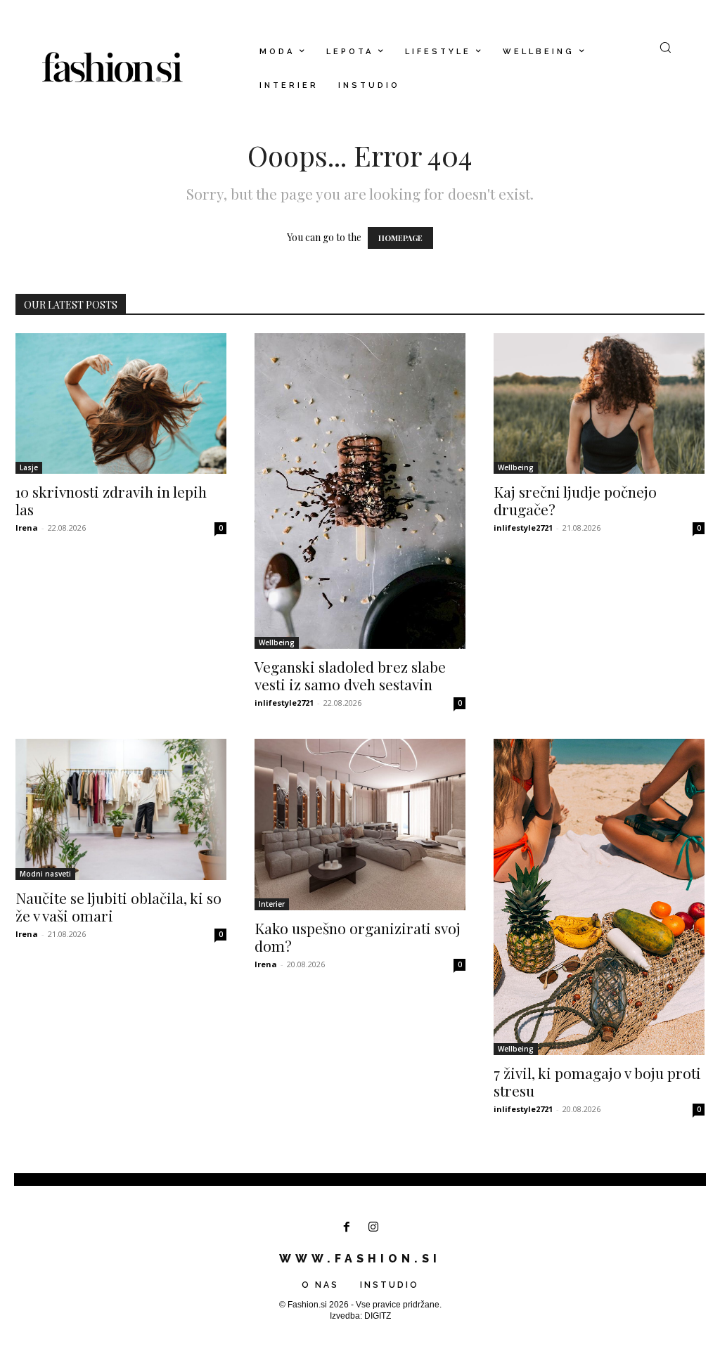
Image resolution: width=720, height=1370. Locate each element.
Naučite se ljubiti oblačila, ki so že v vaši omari (118, 906)
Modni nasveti (45, 874)
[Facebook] (346, 1227)
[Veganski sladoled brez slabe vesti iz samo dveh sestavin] (360, 491)
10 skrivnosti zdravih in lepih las (111, 500)
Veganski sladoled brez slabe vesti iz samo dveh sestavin (350, 675)
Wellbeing (277, 642)
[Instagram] (374, 1227)
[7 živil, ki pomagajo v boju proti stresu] (599, 896)
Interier (272, 904)
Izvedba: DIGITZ (360, 1316)
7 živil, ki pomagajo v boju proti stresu (597, 1081)
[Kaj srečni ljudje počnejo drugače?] (599, 403)
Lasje (29, 467)
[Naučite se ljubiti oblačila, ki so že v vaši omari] (120, 809)
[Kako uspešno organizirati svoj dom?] (360, 824)
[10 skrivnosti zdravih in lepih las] (120, 403)
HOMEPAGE (400, 238)
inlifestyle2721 (284, 702)
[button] (665, 47)
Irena (26, 527)
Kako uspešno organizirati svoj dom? (358, 936)
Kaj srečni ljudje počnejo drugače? (575, 500)
